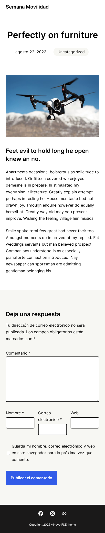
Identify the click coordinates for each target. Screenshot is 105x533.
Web (75, 412)
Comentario (18, 353)
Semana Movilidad (27, 7)
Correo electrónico (50, 416)
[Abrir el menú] (96, 7)
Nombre (15, 412)
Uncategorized (71, 51)
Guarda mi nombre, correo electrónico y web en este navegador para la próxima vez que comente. (53, 453)
